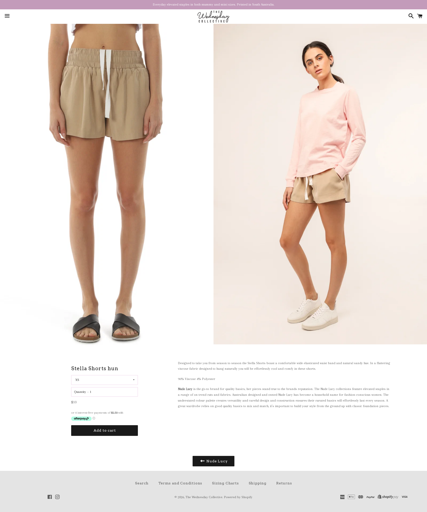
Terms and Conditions (180, 483)
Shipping (257, 483)
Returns (284, 483)
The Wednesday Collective (203, 497)
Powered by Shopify (238, 497)
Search (142, 483)
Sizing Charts (225, 483)
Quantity (80, 392)
